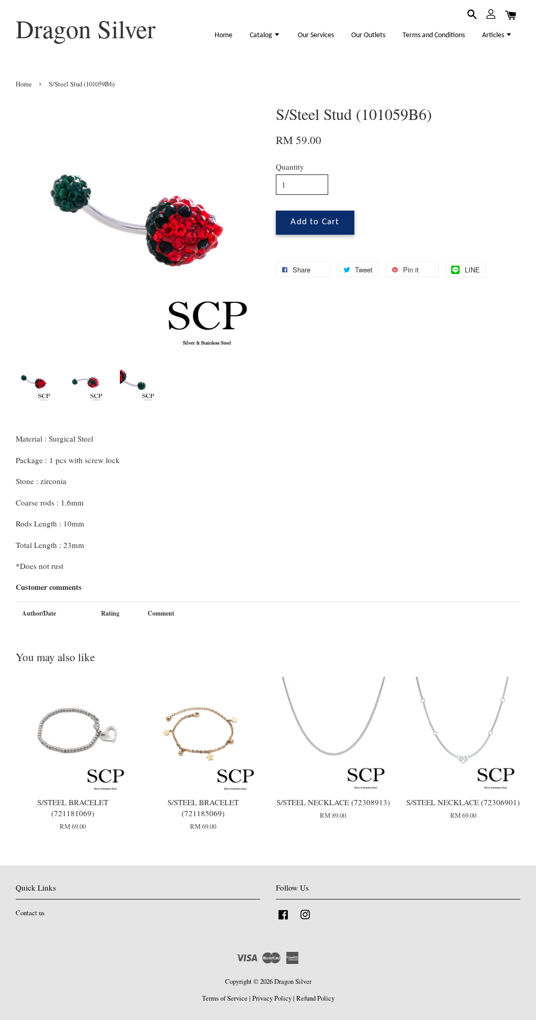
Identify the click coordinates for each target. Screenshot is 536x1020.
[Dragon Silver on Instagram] (305, 919)
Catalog (262, 35)
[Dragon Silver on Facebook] (283, 919)
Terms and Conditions (434, 35)
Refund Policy (315, 998)
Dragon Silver (85, 29)
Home (223, 35)
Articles (494, 35)
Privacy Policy (272, 998)
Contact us (30, 912)
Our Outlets (368, 35)
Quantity (290, 166)
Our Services (316, 35)
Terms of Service (225, 998)
